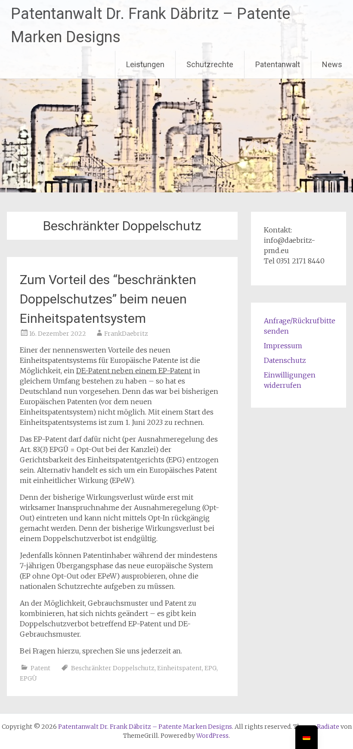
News (332, 64)
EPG (210, 668)
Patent (40, 668)
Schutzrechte (209, 64)
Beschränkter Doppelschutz (113, 668)
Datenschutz (285, 360)
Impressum (283, 345)
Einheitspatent (179, 668)
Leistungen (145, 64)
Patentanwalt (277, 64)
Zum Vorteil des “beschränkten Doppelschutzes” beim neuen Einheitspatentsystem (108, 299)
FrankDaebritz (126, 333)
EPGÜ (28, 678)
